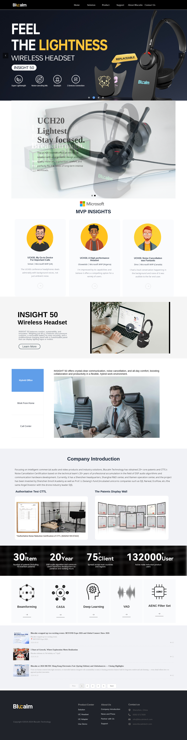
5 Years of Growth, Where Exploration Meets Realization (54, 650)
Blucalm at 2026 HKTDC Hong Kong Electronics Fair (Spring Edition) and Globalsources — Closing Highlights (77, 666)
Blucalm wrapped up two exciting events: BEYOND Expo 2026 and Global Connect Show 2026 (70, 633)
